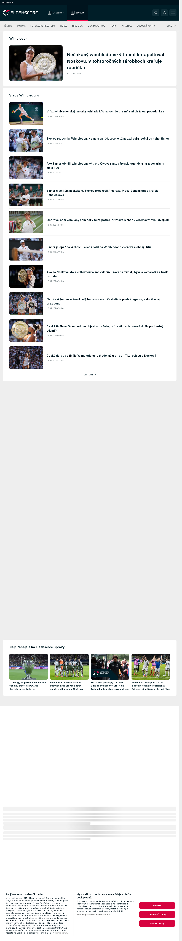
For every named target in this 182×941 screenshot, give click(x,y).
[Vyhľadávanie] (155, 12)
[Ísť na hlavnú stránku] (23, 13)
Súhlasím (157, 905)
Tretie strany (61, 933)
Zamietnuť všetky (157, 914)
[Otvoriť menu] (172, 12)
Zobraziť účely (157, 923)
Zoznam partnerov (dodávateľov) (93, 914)
